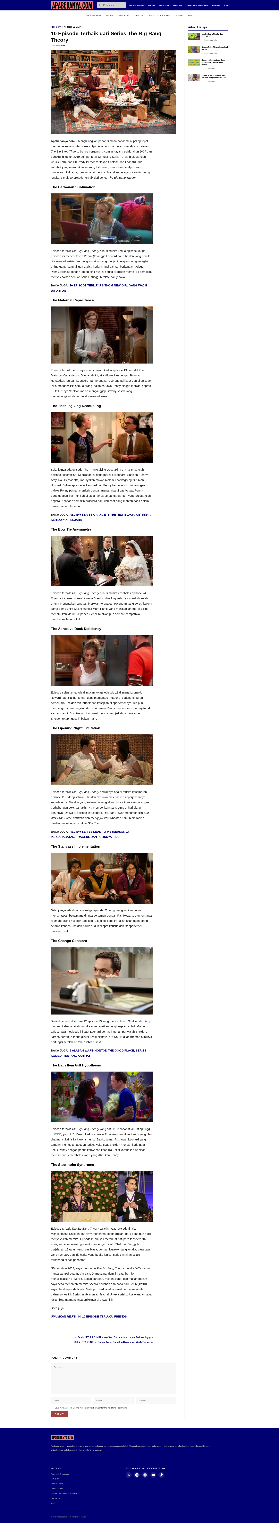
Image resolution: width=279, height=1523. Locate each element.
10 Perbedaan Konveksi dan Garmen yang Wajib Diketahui (214, 76)
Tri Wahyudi (60, 46)
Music (226, 5)
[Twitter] (129, 1475)
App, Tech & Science (136, 5)
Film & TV (151, 5)
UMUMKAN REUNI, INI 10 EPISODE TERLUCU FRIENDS (89, 1316)
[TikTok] (161, 1475)
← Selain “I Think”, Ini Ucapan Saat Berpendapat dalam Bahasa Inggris (114, 1337)
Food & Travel (164, 5)
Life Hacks (216, 5)
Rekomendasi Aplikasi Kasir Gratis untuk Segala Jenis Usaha (213, 62)
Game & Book (178, 5)
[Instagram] (137, 1475)
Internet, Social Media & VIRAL (197, 5)
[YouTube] (153, 1475)
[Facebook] (145, 1475)
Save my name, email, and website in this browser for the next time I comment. (91, 1408)
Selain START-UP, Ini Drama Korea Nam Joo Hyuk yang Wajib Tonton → (113, 1342)
